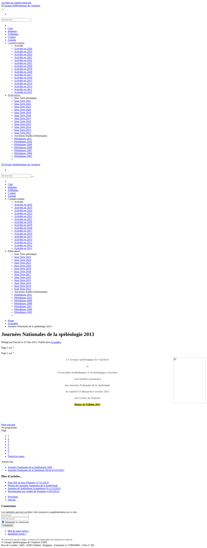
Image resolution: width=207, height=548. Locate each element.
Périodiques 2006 (23, 153)
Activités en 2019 (23, 69)
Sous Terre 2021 (22, 106)
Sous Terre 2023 (22, 101)
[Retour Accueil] (20, 5)
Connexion (7, 525)
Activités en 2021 (23, 63)
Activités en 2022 (23, 60)
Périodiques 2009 (23, 144)
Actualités (56, 342)
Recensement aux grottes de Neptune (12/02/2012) (34, 491)
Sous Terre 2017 (22, 118)
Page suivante (8, 424)
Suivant (12, 499)
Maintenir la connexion (17, 522)
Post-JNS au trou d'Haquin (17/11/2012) (28, 482)
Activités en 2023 (23, 57)
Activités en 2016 (23, 77)
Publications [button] (14, 251)
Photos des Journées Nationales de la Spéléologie (33, 485)
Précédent (13, 496)
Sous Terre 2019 (22, 112)
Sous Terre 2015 (22, 124)
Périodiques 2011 (23, 138)
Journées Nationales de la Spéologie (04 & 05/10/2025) (36, 470)
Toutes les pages (16, 456)
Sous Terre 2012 (22, 133)
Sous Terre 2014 (22, 127)
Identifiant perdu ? (17, 534)
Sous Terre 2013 (22, 130)
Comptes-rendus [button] (16, 199)
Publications (14, 95)
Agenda (12, 40)
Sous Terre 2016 (22, 121)
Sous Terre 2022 (22, 103)
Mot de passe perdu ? (18, 531)
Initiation (12, 31)
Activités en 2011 (23, 92)
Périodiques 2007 (23, 150)
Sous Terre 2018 (22, 115)
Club (10, 28)
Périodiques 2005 (23, 156)
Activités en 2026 (23, 48)
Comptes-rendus (16, 42)
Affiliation (13, 34)
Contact (12, 37)
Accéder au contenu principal (16, 2)
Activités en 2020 (23, 66)
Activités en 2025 (23, 51)
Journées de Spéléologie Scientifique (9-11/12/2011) (34, 488)
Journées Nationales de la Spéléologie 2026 (30, 467)
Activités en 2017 (23, 74)
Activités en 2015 (23, 80)
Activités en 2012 (23, 89)
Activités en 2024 (23, 54)
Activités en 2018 (23, 72)
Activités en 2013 (23, 86)
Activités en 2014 (23, 83)
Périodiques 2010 (23, 141)
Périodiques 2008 (23, 147)
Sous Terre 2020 (22, 109)
